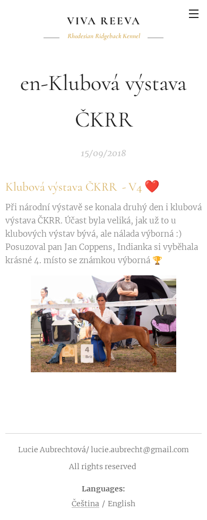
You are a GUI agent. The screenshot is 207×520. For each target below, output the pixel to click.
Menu (193, 13)
